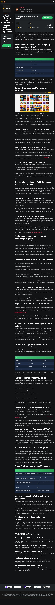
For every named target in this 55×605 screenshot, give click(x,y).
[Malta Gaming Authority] (8, 587)
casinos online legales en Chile (20, 40)
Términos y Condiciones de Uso (26, 597)
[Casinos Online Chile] (3, 1)
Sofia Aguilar (21, 7)
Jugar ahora (6, 46)
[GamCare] (27, 587)
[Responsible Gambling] (37, 587)
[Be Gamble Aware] (17, 587)
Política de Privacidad (16, 597)
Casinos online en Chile (31, 592)
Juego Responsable (35, 597)
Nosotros (40, 597)
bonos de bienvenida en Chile (36, 232)
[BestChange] (46, 587)
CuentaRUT (46, 157)
